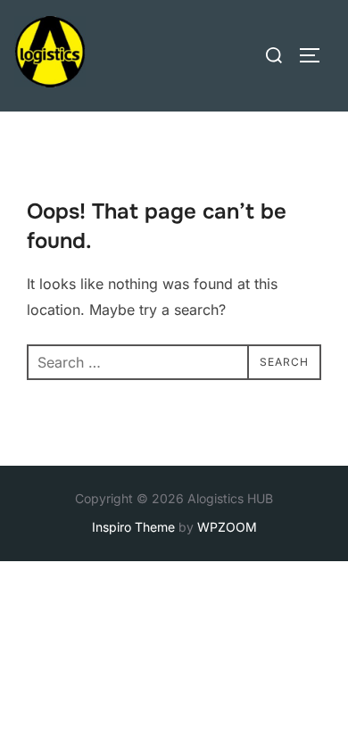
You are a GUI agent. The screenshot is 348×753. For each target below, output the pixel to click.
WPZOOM (227, 526)
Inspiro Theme (133, 526)
